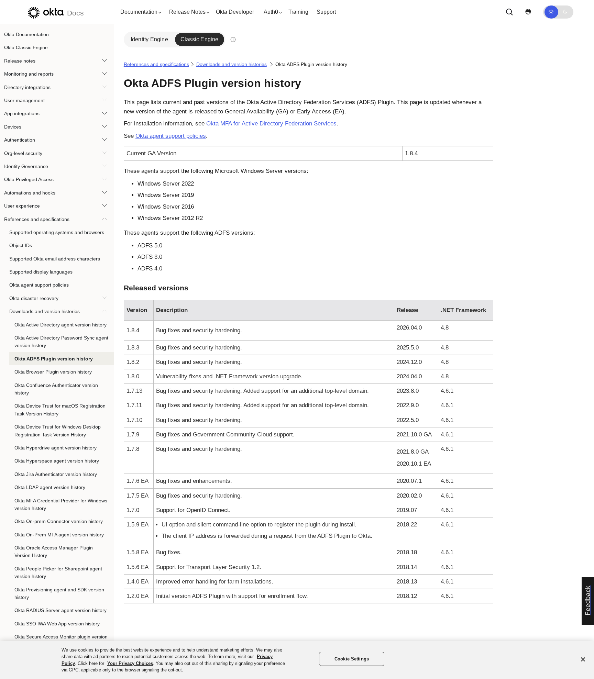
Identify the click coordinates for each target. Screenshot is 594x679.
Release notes (19, 61)
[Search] (509, 12)
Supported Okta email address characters (54, 258)
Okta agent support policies (39, 285)
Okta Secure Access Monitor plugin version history (61, 640)
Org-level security (23, 153)
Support (326, 12)
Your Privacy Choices (130, 663)
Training (298, 12)
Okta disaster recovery (33, 298)
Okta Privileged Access (29, 179)
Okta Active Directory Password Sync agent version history (61, 341)
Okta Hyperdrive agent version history (55, 447)
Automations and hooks (29, 193)
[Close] (583, 659)
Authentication (19, 140)
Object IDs (20, 245)
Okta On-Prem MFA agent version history (59, 534)
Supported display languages (41, 272)
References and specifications (36, 219)
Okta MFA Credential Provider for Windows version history (60, 504)
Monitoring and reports (29, 74)
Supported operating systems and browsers (56, 232)
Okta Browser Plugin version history (53, 372)
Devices (12, 127)
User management (24, 100)
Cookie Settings (351, 658)
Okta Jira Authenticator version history (55, 474)
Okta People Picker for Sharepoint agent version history (58, 572)
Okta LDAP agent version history (49, 487)
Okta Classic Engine (26, 47)
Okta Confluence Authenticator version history (56, 389)
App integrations (22, 113)
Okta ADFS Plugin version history (53, 358)
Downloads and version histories (44, 311)
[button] (139, 12)
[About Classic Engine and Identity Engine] (233, 39)
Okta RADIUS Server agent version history (60, 610)
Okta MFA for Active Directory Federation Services (271, 123)
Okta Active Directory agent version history (60, 324)
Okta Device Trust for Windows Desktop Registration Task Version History (57, 430)
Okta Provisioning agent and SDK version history (59, 593)
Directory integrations (27, 87)
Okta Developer (235, 12)
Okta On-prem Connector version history (58, 521)
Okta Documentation (26, 34)
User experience (22, 206)
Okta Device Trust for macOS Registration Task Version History (60, 409)
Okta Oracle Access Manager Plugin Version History (53, 551)
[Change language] (528, 12)
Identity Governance (26, 166)
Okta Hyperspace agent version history (56, 461)
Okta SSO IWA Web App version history (57, 623)
